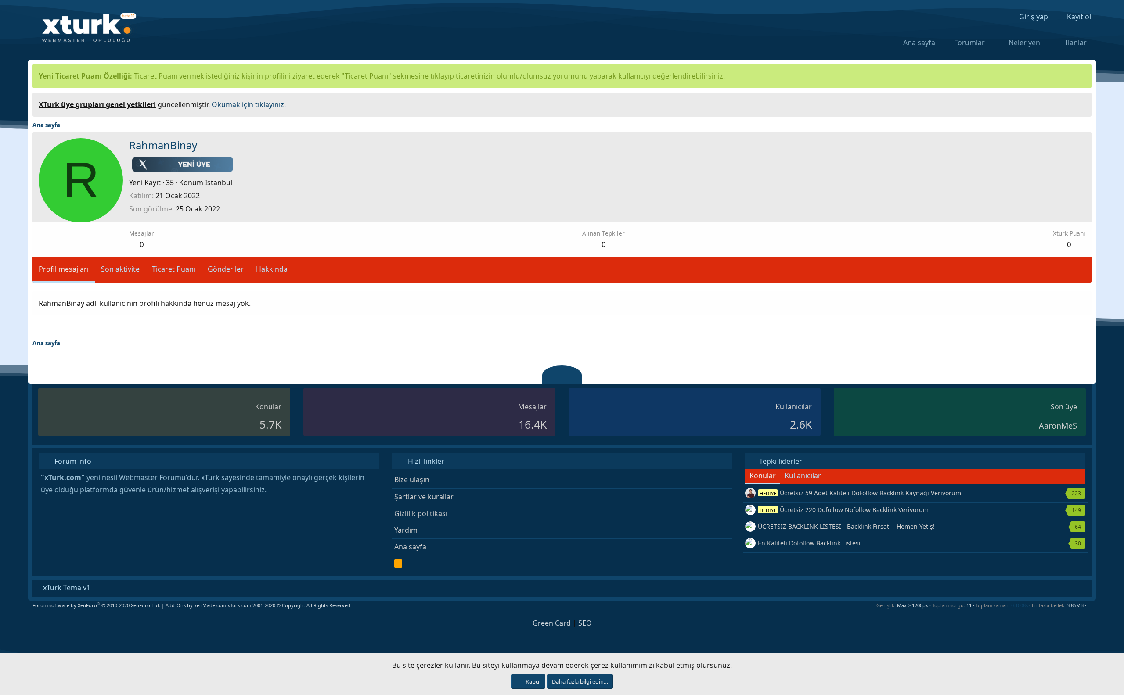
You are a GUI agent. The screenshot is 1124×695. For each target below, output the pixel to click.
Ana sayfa (919, 42)
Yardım (406, 530)
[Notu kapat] (1081, 103)
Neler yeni (1025, 42)
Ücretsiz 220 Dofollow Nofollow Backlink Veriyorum (844, 509)
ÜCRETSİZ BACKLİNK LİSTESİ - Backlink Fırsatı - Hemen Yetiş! (846, 526)
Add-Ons (176, 605)
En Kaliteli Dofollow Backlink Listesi (809, 543)
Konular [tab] (762, 475)
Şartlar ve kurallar (424, 497)
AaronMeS (1058, 425)
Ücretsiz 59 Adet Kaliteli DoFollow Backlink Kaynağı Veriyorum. (861, 493)
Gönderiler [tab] (226, 269)
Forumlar (969, 42)
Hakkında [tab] (272, 269)
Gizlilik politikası (420, 513)
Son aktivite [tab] (120, 269)
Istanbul (218, 182)
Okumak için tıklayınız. (249, 104)
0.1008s (1019, 605)
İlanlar (1076, 42)
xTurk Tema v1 (65, 587)
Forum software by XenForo (96, 605)
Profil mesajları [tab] (64, 269)
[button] (990, 42)
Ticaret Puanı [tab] (173, 269)
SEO (585, 623)
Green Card (552, 623)
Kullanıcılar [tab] (803, 475)
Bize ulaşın (411, 479)
